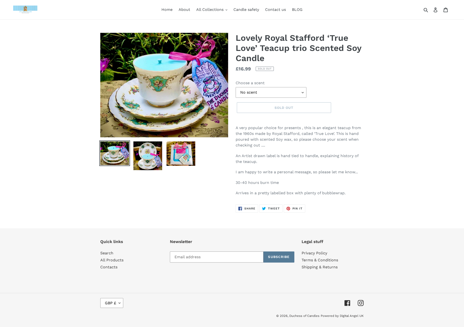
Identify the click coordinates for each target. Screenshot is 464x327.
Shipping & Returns (320, 267)
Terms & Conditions (320, 260)
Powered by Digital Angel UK (342, 316)
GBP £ (110, 303)
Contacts (108, 267)
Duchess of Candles (304, 316)
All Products (111, 260)
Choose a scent (250, 83)
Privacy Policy (314, 253)
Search (106, 253)
